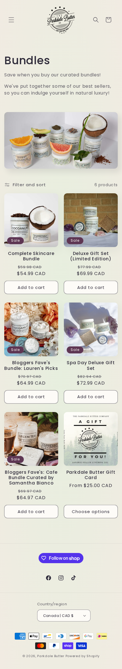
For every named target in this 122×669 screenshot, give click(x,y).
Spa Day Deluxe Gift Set (91, 365)
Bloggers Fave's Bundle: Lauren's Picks (31, 365)
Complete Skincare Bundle (31, 256)
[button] (11, 20)
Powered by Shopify (83, 656)
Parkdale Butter (50, 656)
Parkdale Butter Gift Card (90, 474)
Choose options (91, 511)
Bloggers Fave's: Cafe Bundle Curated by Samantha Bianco (31, 477)
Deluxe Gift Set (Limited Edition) (90, 256)
